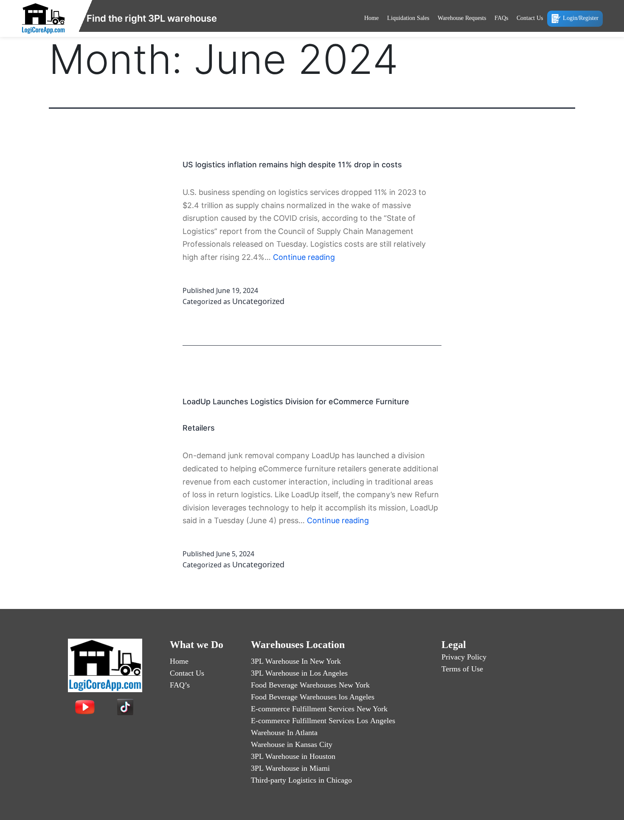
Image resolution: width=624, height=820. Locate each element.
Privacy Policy (463, 657)
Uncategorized (258, 301)
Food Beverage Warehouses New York (310, 685)
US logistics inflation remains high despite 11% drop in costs (292, 164)
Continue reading (304, 257)
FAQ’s (180, 685)
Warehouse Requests (462, 18)
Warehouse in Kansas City (291, 744)
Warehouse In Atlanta (284, 732)
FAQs (501, 18)
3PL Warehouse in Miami (290, 768)
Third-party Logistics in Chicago (301, 780)
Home (371, 18)
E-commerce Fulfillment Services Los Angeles (323, 720)
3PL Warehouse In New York (296, 661)
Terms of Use (462, 669)
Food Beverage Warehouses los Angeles (312, 697)
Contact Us (530, 18)
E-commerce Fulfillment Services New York (319, 708)
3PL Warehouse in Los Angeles (299, 673)
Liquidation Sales (408, 18)
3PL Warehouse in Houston (293, 756)
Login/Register (581, 18)
